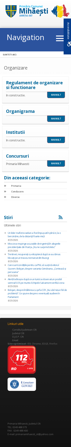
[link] (35, 11)
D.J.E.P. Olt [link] (18, 336)
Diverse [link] (15, 197)
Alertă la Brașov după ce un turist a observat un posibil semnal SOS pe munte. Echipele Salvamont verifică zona (36, 280)
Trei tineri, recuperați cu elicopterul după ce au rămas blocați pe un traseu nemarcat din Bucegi (34, 256)
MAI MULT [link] (56, 94)
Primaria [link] (16, 185)
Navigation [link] (25, 37)
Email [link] (15, 340)
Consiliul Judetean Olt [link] (24, 329)
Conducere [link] (17, 191)
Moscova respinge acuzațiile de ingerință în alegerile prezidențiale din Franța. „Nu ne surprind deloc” (34, 245)
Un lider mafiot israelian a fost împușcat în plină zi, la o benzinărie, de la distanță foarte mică (34, 234)
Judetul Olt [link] (18, 333)
